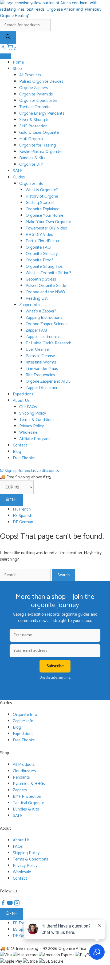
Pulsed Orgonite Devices (41, 81)
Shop (17, 68)
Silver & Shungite (34, 119)
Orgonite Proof (39, 260)
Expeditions (23, 394)
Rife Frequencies (40, 375)
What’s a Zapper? (41, 311)
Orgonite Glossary (42, 253)
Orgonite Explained (43, 209)
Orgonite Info (31, 183)
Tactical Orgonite (34, 107)
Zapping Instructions (44, 317)
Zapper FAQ (36, 330)
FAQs (18, 846)
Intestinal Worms (41, 362)
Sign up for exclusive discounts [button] (31, 470)
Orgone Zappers (33, 87)
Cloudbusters (24, 771)
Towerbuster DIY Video (46, 228)
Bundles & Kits (32, 158)
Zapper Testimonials (43, 336)
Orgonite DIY (31, 164)
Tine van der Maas (42, 368)
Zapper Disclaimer (41, 387)
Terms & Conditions (36, 419)
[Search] (8, 37)
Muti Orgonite (31, 139)
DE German (23, 522)
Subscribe (55, 666)
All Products (30, 75)
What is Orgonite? (42, 190)
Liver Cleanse (37, 349)
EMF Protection (33, 126)
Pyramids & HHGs (29, 783)
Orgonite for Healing (37, 145)
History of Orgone (42, 196)
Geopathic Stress (41, 279)
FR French (22, 509)
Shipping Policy (32, 413)
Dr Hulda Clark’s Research (48, 343)
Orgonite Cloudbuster (38, 100)
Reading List (37, 298)
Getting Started (40, 202)
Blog (17, 451)
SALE (17, 170)
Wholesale (28, 432)
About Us (21, 400)
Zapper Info (29, 304)
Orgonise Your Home (44, 215)
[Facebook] (3, 904)
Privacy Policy (31, 426)
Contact (20, 445)
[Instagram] (17, 904)
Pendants (21, 777)
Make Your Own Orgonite (48, 221)
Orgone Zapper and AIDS (48, 381)
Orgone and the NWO (45, 292)
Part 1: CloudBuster (43, 241)
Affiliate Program (34, 438)
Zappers (20, 790)
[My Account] (3, 48)
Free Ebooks (24, 458)
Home (18, 62)
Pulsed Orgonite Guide (46, 285)
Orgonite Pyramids (36, 94)
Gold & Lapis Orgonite (39, 132)
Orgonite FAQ (38, 247)
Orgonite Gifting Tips (44, 266)
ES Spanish (22, 515)
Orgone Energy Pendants (41, 113)
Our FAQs (28, 407)
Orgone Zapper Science (47, 324)
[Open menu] (5, 56)
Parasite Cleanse (40, 356)
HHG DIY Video (39, 234)
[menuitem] (61, 509)
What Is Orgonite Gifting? (48, 273)
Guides (19, 177)
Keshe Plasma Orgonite (40, 151)
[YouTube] (10, 904)
